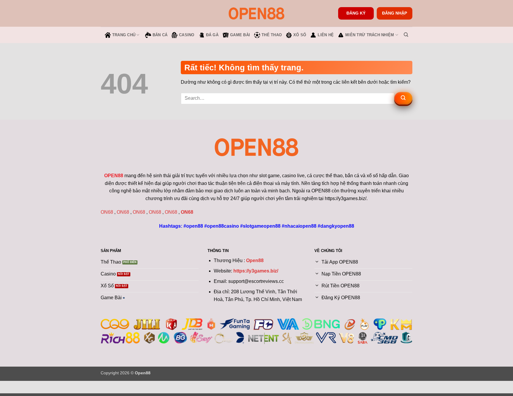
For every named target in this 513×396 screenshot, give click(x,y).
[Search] (406, 34)
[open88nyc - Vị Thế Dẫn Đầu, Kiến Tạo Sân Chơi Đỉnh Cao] (256, 13)
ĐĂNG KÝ (355, 13)
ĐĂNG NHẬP (394, 13)
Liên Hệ (326, 35)
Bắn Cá (160, 35)
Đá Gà (212, 35)
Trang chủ (123, 35)
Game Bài (240, 35)
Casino (186, 35)
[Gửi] (403, 98)
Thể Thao (272, 35)
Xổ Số (299, 35)
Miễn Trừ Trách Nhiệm (369, 35)
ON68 (107, 212)
